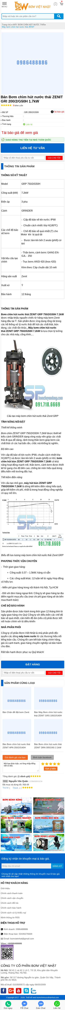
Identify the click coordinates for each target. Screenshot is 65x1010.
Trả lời (6, 787)
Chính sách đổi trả (9, 903)
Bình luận (18, 105)
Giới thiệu (5, 888)
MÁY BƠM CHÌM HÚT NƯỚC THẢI (29, 25)
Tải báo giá (59, 111)
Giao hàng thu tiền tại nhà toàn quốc (28, 140)
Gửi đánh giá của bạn (15, 757)
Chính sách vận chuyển (12, 898)
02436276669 (25, 934)
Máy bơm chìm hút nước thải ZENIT (18, 27)
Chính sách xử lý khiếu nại (13, 912)
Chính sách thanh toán (12, 893)
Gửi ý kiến (50, 768)
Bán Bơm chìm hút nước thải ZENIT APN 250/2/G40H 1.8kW (16, 747)
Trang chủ (6, 25)
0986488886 (22, 929)
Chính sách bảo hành (11, 908)
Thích (15, 788)
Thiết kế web (31, 998)
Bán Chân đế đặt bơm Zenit (16, 712)
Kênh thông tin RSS (10, 917)
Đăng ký (57, 866)
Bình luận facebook (42, 757)
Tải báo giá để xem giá (20, 133)
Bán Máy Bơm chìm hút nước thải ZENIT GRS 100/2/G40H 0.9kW (48, 715)
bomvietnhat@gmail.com (22, 938)
